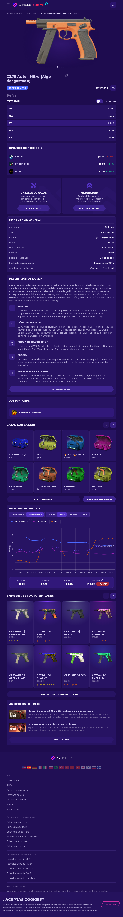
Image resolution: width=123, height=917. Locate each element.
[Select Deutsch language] (34, 767)
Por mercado (35, 514)
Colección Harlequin (17, 846)
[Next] (113, 425)
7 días (51, 514)
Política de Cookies (16, 799)
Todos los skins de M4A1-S (20, 868)
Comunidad (13, 780)
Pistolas (31, 13)
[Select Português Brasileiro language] (56, 767)
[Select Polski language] (50, 767)
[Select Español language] (29, 767)
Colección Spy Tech (17, 827)
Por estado (18, 514)
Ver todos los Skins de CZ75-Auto (61, 694)
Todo (84, 514)
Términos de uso (15, 795)
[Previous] (106, 425)
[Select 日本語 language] (83, 767)
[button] (20, 622)
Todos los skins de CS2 (18, 859)
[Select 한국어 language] (88, 767)
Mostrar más (61, 739)
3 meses (73, 514)
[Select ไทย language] (94, 767)
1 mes (62, 514)
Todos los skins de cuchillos (21, 878)
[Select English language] (23, 767)
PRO (9, 785)
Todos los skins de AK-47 (19, 863)
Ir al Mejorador (89, 208)
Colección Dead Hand (18, 831)
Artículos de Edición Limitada (22, 836)
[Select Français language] (40, 767)
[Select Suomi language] (99, 767)
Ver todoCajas (43, 499)
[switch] (100, 101)
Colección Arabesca (17, 822)
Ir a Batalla (33, 208)
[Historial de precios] (41, 148)
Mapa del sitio (14, 809)
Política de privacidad (18, 790)
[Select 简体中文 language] (72, 767)
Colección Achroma (17, 841)
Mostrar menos (61, 389)
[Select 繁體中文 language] (77, 767)
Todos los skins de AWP (19, 873)
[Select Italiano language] (45, 767)
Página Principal (15, 13)
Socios (10, 804)
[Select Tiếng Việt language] (67, 767)
